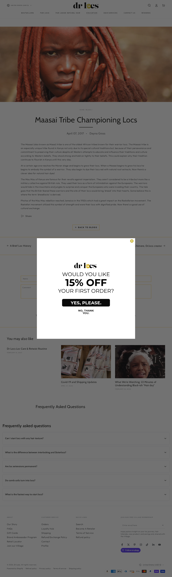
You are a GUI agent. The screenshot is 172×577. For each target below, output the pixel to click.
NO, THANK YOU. (86, 312)
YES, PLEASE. (86, 302)
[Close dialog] (132, 241)
